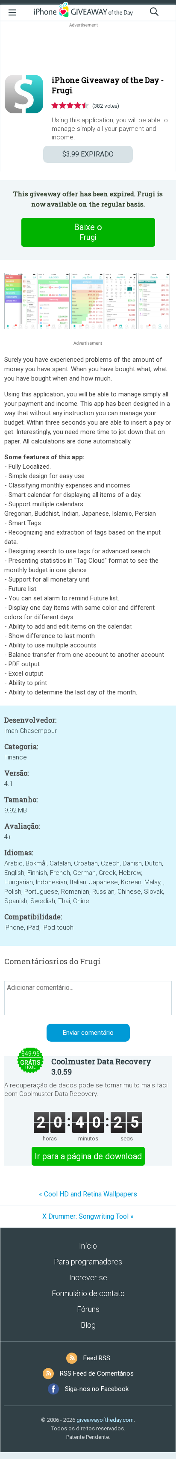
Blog (88, 1324)
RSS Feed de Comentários (97, 1373)
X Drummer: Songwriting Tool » (88, 1216)
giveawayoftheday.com (105, 1420)
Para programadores (88, 1261)
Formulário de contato (88, 1293)
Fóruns (88, 1309)
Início (88, 1245)
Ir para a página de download (88, 1156)
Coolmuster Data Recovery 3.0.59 (101, 1066)
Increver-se (88, 1277)
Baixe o (88, 232)
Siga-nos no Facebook (97, 1389)
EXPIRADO (88, 154)
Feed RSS (96, 1358)
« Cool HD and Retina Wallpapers (88, 1194)
